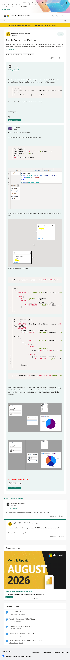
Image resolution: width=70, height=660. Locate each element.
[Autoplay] (32, 599)
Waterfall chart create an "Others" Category (23, 619)
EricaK (21, 643)
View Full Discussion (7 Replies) (14, 498)
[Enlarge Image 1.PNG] (35, 417)
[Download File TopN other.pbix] (20, 483)
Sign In (64, 16)
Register (58, 16)
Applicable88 (15, 33)
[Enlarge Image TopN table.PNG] (35, 188)
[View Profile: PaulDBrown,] (10, 128)
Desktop (7, 21)
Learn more (52, 25)
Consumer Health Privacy (25, 656)
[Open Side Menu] (5, 16)
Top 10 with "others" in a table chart (20, 626)
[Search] (53, 16)
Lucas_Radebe (22, 614)
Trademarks (65, 652)
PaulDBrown (16, 127)
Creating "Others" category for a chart (21, 612)
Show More (11, 49)
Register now (6, 9)
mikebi (19, 621)
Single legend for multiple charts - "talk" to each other (26, 640)
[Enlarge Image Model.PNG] (35, 243)
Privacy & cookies (46, 652)
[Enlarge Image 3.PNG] (35, 455)
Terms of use (56, 652)
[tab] (34, 599)
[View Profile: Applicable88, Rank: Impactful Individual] (8, 34)
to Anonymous (36, 523)
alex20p (19, 628)
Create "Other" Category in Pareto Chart (22, 633)
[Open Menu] (65, 21)
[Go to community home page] (18, 16)
